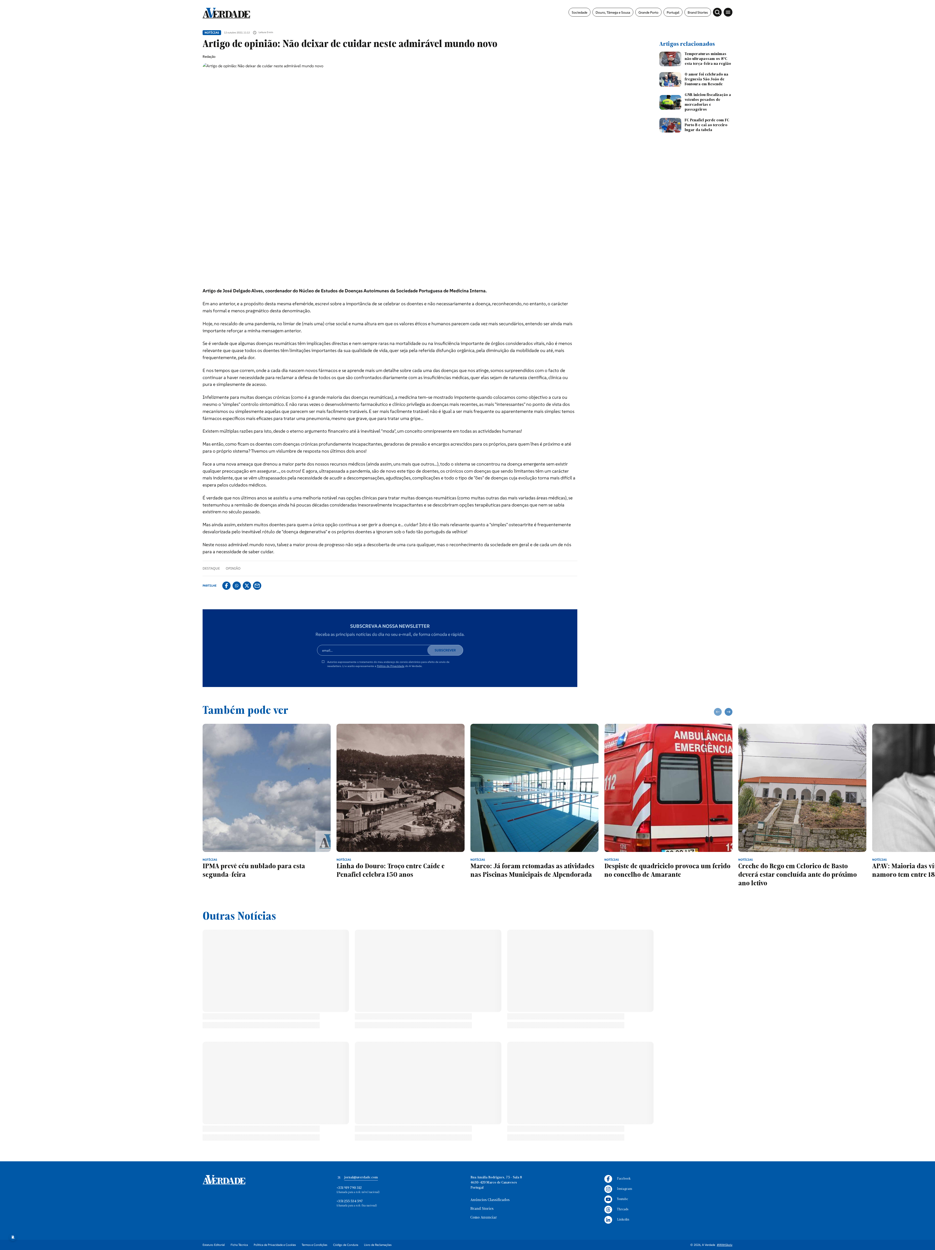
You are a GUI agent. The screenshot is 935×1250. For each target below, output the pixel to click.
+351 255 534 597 (350, 1201)
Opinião (233, 568)
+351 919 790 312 (349, 1188)
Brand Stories (698, 12)
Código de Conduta (345, 1245)
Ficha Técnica (239, 1245)
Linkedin (623, 1219)
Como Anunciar (483, 1218)
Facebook (623, 1178)
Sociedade (579, 12)
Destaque (211, 568)
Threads (622, 1209)
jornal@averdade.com (361, 1177)
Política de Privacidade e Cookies (275, 1245)
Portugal (673, 12)
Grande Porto (648, 12)
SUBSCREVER (445, 650)
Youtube (622, 1199)
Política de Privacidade (390, 666)
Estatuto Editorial (214, 1245)
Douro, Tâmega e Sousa (613, 12)
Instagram (624, 1189)
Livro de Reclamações (378, 1245)
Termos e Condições (314, 1245)
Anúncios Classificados (490, 1200)
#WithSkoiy (724, 1245)
